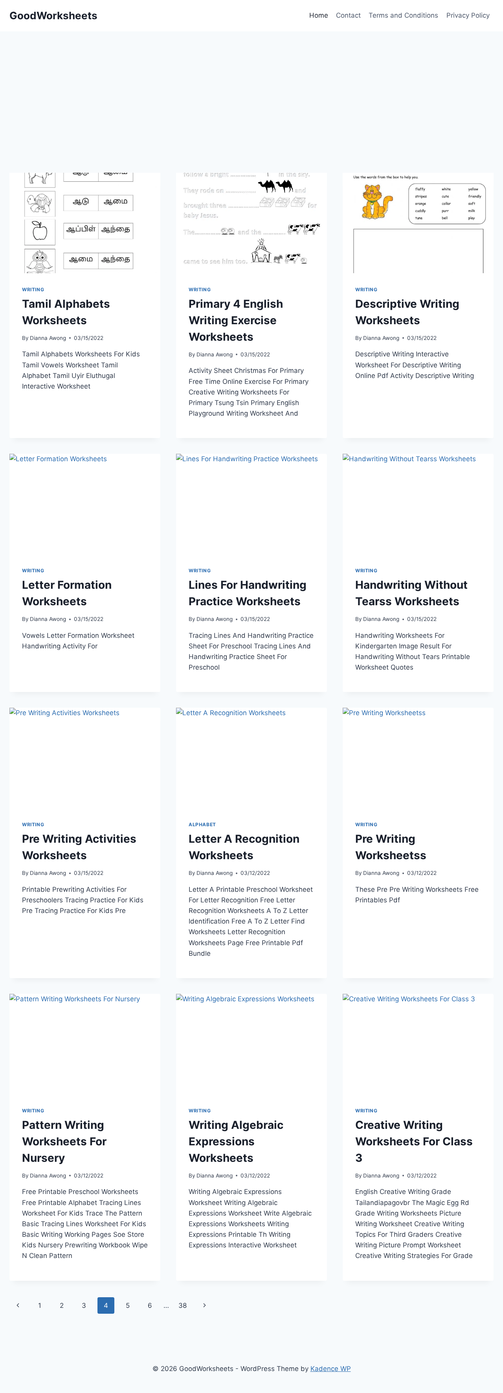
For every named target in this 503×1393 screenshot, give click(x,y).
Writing (33, 289)
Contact (348, 15)
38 (182, 1305)
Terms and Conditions (403, 15)
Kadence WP (330, 1369)
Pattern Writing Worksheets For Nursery (64, 1141)
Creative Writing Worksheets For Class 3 (414, 1141)
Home (318, 15)
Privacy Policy (468, 15)
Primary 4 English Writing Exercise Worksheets (236, 320)
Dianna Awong (48, 338)
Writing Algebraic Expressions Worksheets (236, 1141)
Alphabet (202, 824)
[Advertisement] (245, 118)
